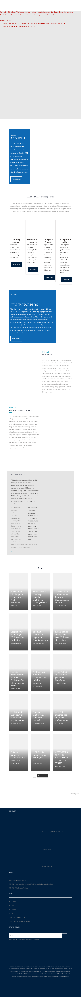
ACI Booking (13, 909)
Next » (44, 776)
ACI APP (11, 905)
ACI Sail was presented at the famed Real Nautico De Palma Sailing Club (31, 884)
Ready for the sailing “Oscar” (17, 880)
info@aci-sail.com (47, 866)
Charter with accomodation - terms (19, 921)
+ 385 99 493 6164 (47, 849)
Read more (16, 179)
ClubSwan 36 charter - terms (17, 917)
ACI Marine (12, 901)
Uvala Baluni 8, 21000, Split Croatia (52, 832)
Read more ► (15, 552)
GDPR (11, 913)
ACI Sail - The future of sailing (18, 888)
